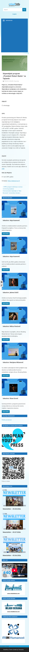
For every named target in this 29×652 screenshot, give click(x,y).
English (14, 14)
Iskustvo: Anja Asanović (11, 220)
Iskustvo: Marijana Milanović (13, 362)
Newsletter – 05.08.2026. (12, 509)
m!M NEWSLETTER (7, 486)
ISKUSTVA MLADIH (7, 197)
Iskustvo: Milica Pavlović (11, 326)
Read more (6, 233)
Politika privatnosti (7, 420)
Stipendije (16, 81)
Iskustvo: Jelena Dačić (10, 292)
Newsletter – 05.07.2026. (12, 532)
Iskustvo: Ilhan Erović (10, 398)
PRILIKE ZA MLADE (8, 81)
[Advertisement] (14, 37)
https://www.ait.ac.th (14, 181)
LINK (3, 168)
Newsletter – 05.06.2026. (12, 555)
